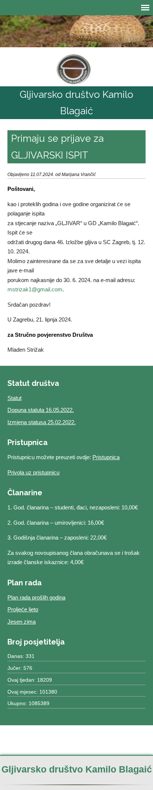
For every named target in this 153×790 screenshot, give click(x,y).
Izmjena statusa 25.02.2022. (41, 422)
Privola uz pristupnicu (33, 472)
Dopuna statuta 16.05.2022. (40, 410)
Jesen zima (21, 621)
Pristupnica (106, 457)
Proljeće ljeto (22, 609)
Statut (14, 398)
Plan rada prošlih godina (36, 597)
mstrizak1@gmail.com (34, 289)
